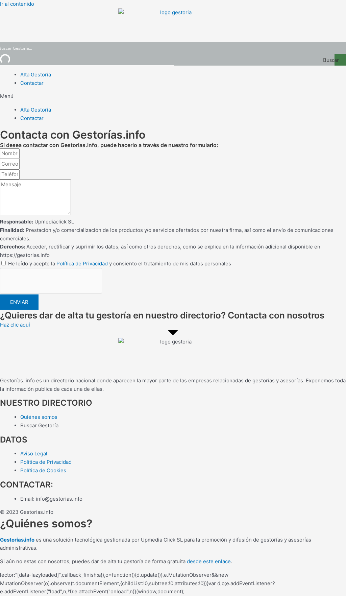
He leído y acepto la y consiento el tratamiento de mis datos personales (119, 263)
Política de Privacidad (82, 263)
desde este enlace (209, 561)
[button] (173, 96)
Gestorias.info (17, 540)
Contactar (32, 83)
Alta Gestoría (35, 74)
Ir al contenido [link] (17, 4)
